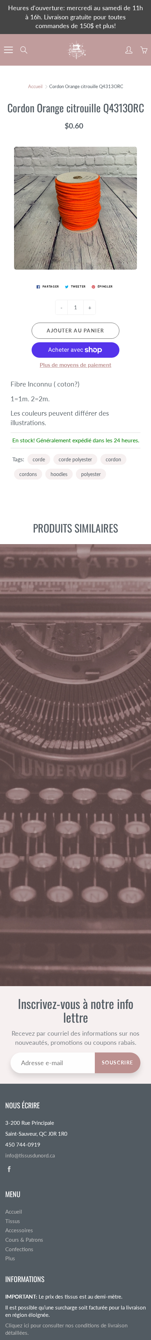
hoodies (59, 474)
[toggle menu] (8, 50)
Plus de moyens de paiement (75, 364)
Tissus (12, 1221)
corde (39, 459)
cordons (28, 474)
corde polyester (75, 459)
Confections (19, 1249)
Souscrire (117, 1062)
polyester (91, 474)
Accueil (35, 86)
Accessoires (19, 1230)
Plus (10, 1258)
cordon (113, 459)
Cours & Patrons (24, 1240)
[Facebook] (9, 1169)
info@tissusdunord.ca (30, 1156)
